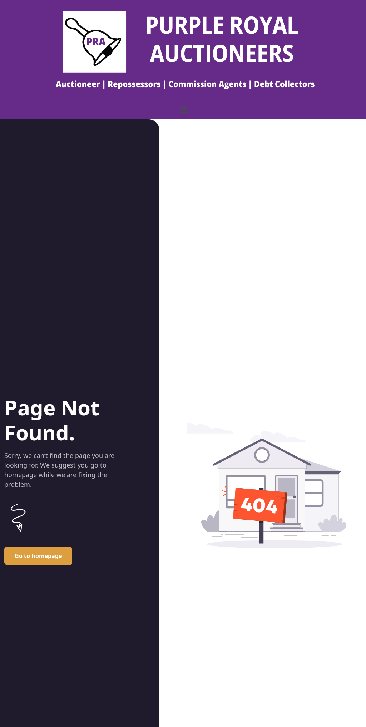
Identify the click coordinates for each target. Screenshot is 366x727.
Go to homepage (38, 556)
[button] (183, 109)
